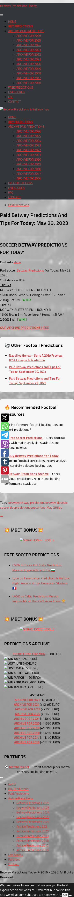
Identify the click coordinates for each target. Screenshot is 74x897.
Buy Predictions (18, 789)
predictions (22, 507)
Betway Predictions (30, 270)
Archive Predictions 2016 (32, 850)
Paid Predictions (18, 205)
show (17, 262)
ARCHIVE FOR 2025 (28, 40)
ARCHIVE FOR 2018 (28, 73)
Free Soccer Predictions (26, 437)
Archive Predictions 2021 (32, 826)
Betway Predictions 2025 (32, 807)
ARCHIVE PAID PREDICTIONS (26, 31)
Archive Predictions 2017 (32, 845)
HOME (12, 21)
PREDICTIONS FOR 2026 (29, 654)
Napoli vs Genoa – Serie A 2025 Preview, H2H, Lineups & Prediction (36, 358)
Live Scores (15, 854)
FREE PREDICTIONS (20, 87)
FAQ (10, 97)
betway (13, 502)
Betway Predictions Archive (29, 473)
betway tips (53, 502)
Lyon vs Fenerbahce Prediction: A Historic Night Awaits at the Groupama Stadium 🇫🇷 (41, 583)
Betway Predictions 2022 (32, 821)
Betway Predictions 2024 (32, 812)
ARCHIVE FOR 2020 (28, 64)
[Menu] (1, 15)
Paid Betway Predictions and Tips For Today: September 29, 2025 (35, 380)
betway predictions (32, 502)
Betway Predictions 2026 (32, 803)
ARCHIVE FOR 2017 (28, 78)
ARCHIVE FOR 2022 (28, 54)
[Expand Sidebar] (1, 516)
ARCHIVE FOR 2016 (28, 82)
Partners (14, 859)
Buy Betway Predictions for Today (34, 455)
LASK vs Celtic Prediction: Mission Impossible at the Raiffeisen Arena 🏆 (39, 599)
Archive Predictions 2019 (32, 836)
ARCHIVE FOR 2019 (28, 68)
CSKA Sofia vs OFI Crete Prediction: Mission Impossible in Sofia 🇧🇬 (37, 567)
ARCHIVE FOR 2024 (28, 45)
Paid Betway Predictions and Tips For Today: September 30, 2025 (35, 369)
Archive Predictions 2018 (32, 840)
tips (59, 507)
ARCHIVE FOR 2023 (28, 49)
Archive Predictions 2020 (32, 831)
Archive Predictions (20, 798)
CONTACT (14, 101)
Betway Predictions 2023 (32, 817)
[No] (70, 895)
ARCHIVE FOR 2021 (28, 59)
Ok (65, 894)
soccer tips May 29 (43, 507)
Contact (13, 864)
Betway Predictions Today (18, 5)
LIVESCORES (16, 92)
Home (12, 784)
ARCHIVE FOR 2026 (28, 35)
